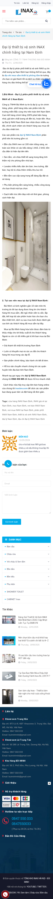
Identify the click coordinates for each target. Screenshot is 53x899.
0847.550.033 (16, 731)
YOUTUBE (31, 887)
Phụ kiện (11, 584)
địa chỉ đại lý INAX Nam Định (31, 419)
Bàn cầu (10, 546)
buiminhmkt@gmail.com (20, 735)
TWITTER (41, 887)
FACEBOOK (10, 892)
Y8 (18, 892)
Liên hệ (26, 3)
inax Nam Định (19, 405)
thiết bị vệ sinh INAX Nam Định (32, 414)
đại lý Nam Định (9, 419)
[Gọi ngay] (8, 463)
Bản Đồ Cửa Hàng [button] (15, 836)
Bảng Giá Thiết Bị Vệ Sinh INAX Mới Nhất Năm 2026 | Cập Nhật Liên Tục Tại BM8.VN (32, 620)
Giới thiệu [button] (10, 782)
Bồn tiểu (10, 576)
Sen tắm (25, 892)
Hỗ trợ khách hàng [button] (15, 791)
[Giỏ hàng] (47, 11)
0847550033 (21, 824)
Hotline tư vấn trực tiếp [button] (18, 811)
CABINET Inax (13, 599)
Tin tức (17, 3)
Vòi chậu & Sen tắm (16, 561)
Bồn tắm (11, 569)
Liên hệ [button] (9, 711)
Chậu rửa (11, 554)
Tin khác (7, 609)
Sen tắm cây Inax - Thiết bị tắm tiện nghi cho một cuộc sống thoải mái (34, 693)
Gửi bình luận (11, 522)
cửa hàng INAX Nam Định (20, 401)
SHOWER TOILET (15, 591)
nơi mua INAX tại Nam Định (20, 410)
